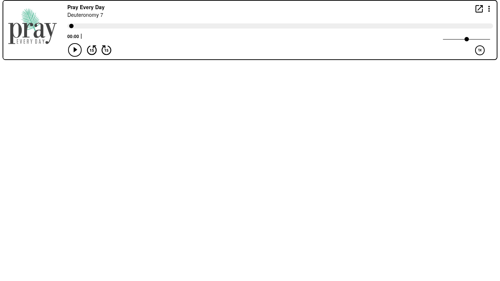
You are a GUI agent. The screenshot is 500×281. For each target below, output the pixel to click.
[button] (489, 8)
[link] (479, 8)
